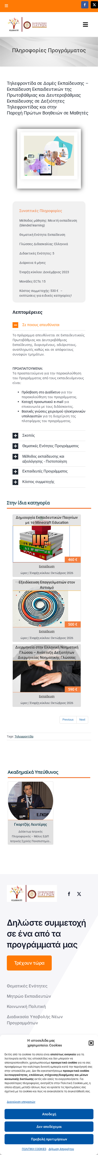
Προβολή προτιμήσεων (49, 1139)
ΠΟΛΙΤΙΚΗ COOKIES (34, 1149)
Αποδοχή (49, 1114)
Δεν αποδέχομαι (49, 1127)
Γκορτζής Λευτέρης (30, 824)
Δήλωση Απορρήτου (61, 1149)
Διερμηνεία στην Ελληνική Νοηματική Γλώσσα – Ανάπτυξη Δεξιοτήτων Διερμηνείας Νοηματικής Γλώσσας (46, 652)
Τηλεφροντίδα (24, 736)
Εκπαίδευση (46, 566)
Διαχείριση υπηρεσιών (21, 1101)
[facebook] (84, 4)
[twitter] (94, 4)
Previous (68, 719)
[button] (91, 1043)
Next (82, 719)
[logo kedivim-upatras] (27, 24)
